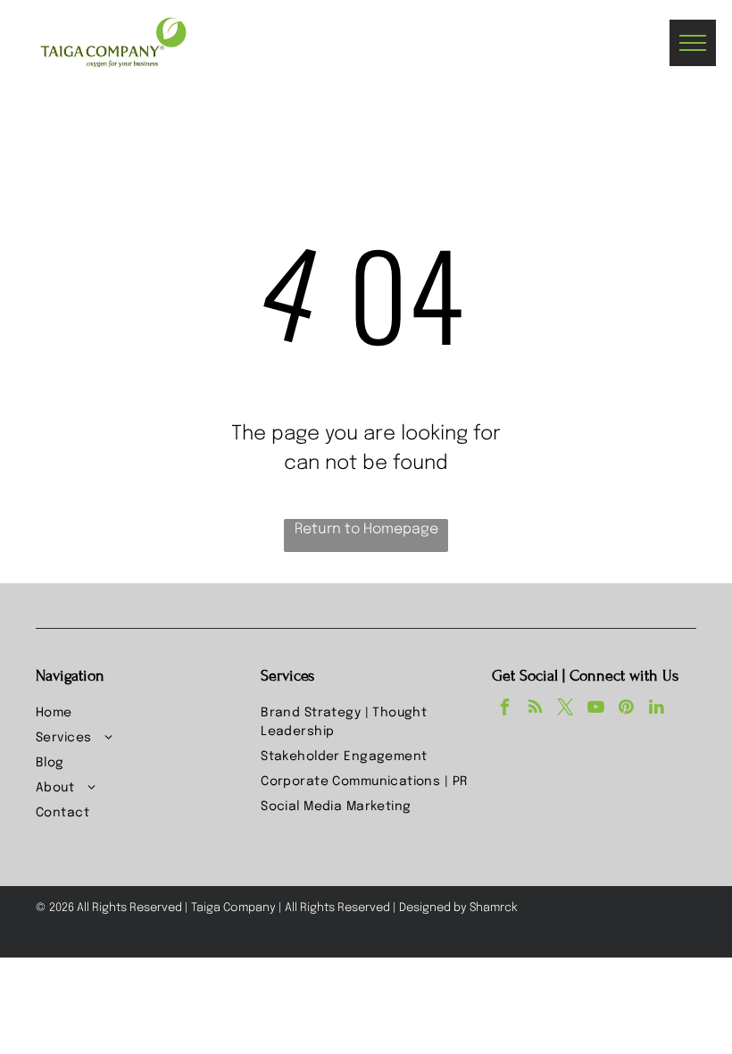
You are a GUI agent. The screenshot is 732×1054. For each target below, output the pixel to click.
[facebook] (505, 709)
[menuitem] (141, 713)
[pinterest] (626, 709)
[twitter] (565, 709)
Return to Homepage (366, 529)
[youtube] (596, 709)
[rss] (535, 709)
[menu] (693, 43)
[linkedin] (657, 709)
